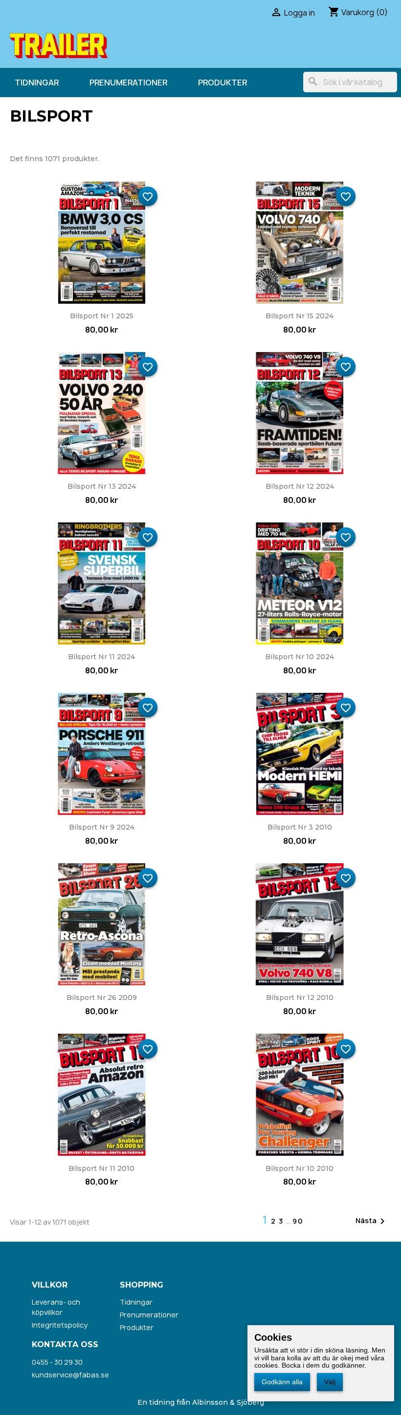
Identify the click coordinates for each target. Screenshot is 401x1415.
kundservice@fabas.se (70, 1374)
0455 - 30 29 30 (57, 1362)
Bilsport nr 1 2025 (102, 316)
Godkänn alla (282, 1382)
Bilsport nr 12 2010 (300, 997)
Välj (329, 1382)
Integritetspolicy (60, 1325)
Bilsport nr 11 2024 (101, 656)
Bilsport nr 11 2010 (101, 1168)
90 (298, 1221)
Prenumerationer (128, 82)
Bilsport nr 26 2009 (102, 997)
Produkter (222, 82)
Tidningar (37, 82)
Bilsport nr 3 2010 (299, 827)
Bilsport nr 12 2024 (300, 486)
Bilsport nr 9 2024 (101, 827)
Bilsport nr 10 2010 (300, 1168)
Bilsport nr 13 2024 (101, 486)
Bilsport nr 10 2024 (299, 656)
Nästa (372, 1221)
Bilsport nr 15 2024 (300, 316)
